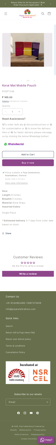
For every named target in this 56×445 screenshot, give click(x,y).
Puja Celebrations (26, 426)
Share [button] (8, 233)
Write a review (28, 273)
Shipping (5, 101)
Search (9, 326)
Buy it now (28, 162)
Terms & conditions (15, 345)
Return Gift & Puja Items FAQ (20, 332)
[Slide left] (22, 80)
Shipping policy (38, 434)
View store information (16, 183)
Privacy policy (40, 430)
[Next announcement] (51, 4)
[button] (6, 13)
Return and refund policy (18, 339)
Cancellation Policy (15, 352)
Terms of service (21, 434)
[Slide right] (34, 80)
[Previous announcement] (5, 4)
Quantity (6, 106)
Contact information (29, 439)
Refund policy (25, 430)
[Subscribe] (47, 402)
